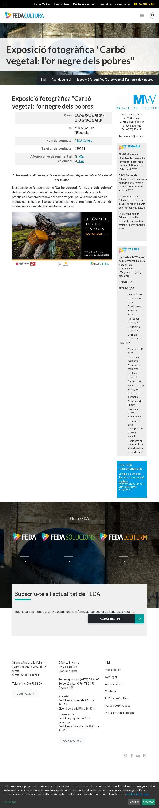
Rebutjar (134, 802)
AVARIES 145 (147, 4)
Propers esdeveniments (130, 467)
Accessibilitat (113, 684)
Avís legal (111, 677)
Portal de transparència (119, 712)
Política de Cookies (116, 698)
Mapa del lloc (113, 669)
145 (71, 687)
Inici (43, 79)
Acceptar (148, 802)
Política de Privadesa (117, 705)
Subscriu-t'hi (111, 619)
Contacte (110, 691)
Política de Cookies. (138, 794)
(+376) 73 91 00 (32, 683)
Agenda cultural (61, 79)
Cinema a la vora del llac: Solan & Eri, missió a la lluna (131, 477)
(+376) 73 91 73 (85, 683)
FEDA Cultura (83, 140)
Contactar (25, 693)
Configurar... (10, 802)
